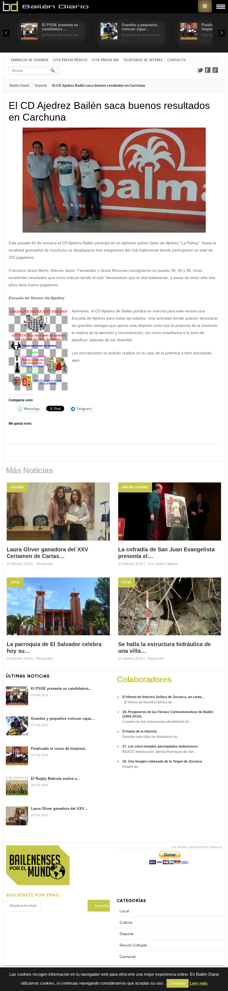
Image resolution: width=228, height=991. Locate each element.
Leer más (198, 983)
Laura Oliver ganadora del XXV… (59, 808)
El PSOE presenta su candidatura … (60, 27)
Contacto (176, 60)
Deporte (41, 86)
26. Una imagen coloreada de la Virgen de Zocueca (162, 761)
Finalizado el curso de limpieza (58, 748)
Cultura (17, 487)
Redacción (44, 564)
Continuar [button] (177, 983)
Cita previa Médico (70, 60)
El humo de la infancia (139, 731)
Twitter (200, 70)
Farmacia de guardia (29, 60)
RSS (205, 6)
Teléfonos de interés (143, 60)
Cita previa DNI (105, 60)
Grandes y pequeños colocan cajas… (139, 27)
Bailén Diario (19, 86)
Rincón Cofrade (135, 487)
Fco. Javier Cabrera (163, 564)
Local (15, 582)
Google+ (215, 70)
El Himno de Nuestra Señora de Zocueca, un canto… (163, 697)
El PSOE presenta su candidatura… (61, 688)
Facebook (208, 70)
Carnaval (127, 956)
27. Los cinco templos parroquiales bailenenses (160, 746)
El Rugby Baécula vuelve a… (55, 778)
